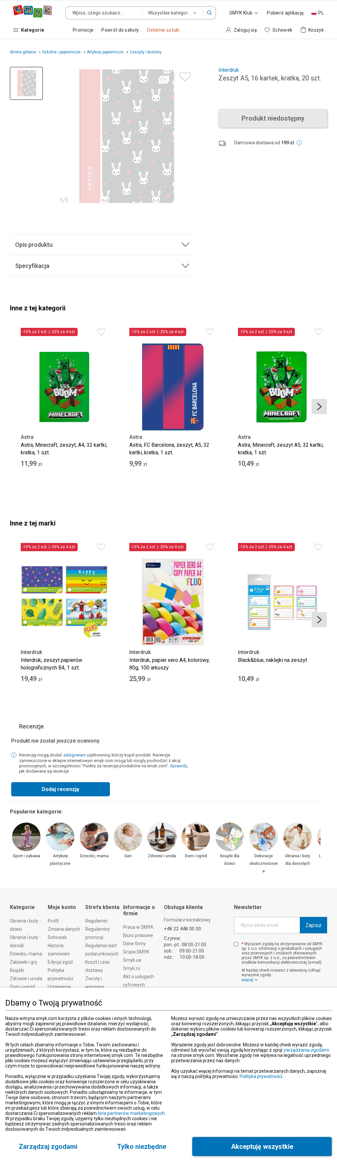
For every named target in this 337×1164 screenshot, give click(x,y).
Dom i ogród (196, 856)
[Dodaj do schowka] (183, 75)
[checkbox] (236, 944)
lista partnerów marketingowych (131, 1113)
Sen (128, 856)
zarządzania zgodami (306, 1050)
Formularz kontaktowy (187, 920)
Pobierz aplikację (285, 12)
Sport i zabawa (26, 856)
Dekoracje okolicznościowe (263, 863)
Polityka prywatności (261, 1076)
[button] (209, 12)
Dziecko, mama (94, 856)
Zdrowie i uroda (162, 856)
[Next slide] (319, 406)
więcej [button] (247, 980)
